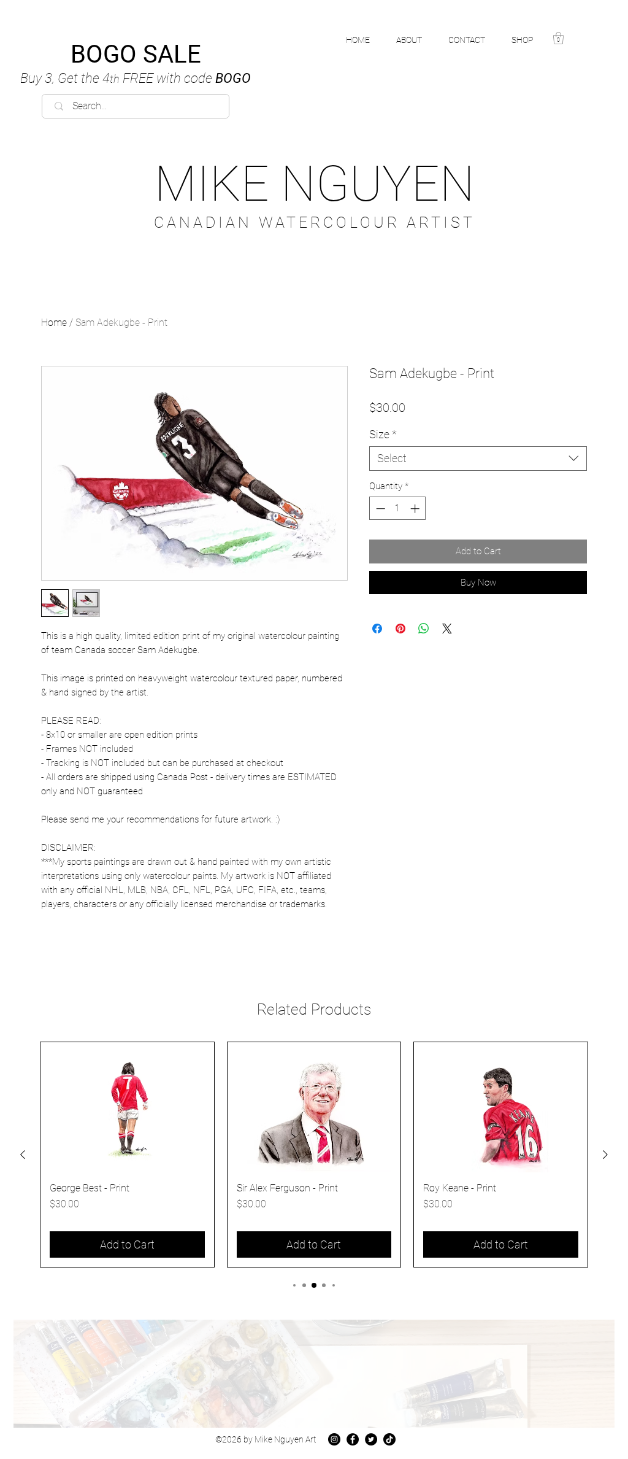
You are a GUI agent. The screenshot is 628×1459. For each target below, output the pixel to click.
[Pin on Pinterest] (400, 628)
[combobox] (478, 458)
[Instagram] (334, 1439)
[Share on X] (447, 628)
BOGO (135, 78)
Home (54, 322)
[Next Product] (605, 1154)
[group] (314, 1154)
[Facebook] (353, 1439)
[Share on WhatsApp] (423, 628)
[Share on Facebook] (377, 628)
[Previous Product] (22, 1154)
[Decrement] (379, 508)
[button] (529, 40)
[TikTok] (389, 1439)
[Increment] (416, 508)
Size (383, 434)
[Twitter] (371, 1439)
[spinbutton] (398, 508)
